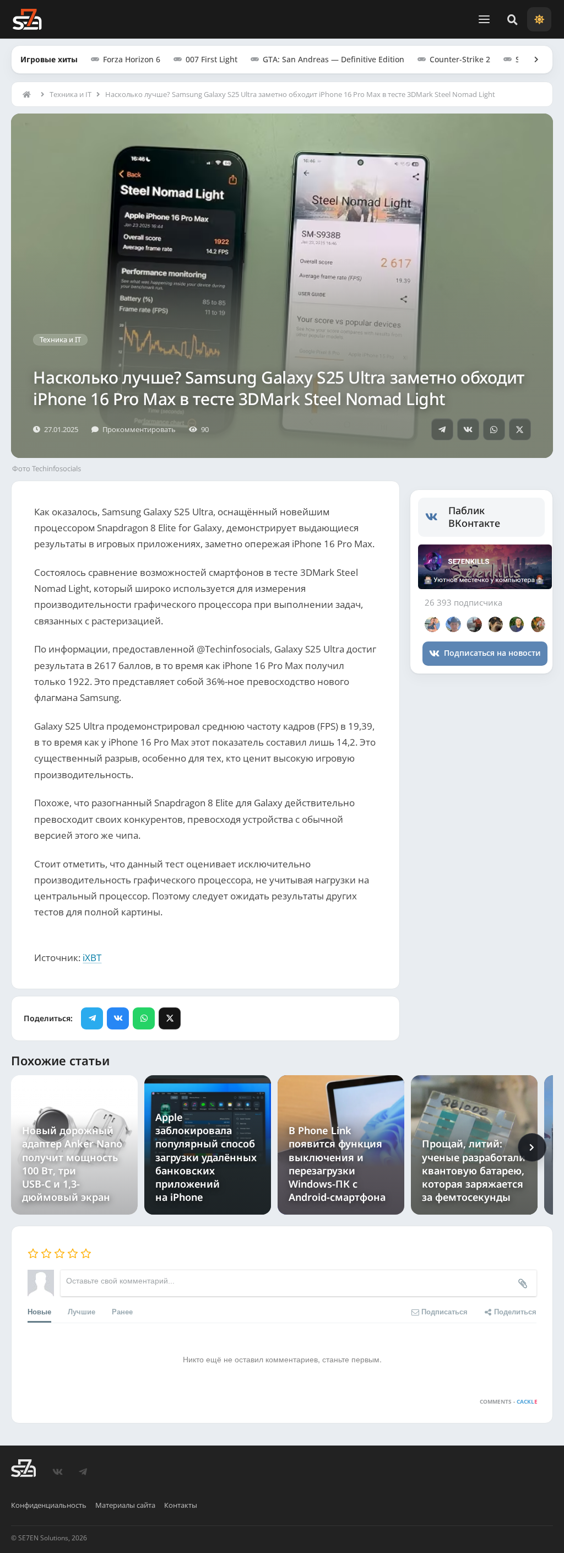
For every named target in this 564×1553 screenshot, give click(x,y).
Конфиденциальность (48, 1505)
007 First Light (211, 59)
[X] (520, 429)
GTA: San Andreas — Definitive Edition (333, 59)
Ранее (122, 1311)
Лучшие (81, 1311)
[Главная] (29, 94)
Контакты (180, 1505)
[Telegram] (442, 429)
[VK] (468, 429)
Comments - (509, 1401)
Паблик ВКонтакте (474, 517)
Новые (39, 1311)
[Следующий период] (532, 1147)
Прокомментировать (139, 429)
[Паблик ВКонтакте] (437, 516)
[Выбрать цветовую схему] (539, 19)
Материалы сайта (125, 1505)
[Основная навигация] (484, 19)
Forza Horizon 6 (131, 59)
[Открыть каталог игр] (531, 59)
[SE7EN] (27, 19)
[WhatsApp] (494, 429)
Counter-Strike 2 (460, 59)
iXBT (92, 957)
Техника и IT (70, 94)
